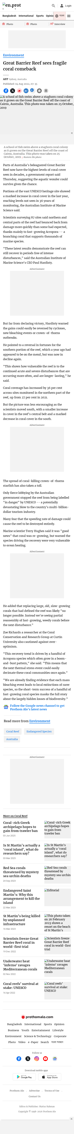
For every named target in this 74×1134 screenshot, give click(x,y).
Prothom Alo (17, 1090)
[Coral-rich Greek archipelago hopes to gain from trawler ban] (57, 829)
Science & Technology (37, 1036)
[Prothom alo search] (53, 6)
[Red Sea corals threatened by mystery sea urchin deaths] (57, 875)
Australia (12, 739)
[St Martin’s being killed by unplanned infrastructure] (57, 923)
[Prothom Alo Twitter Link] (29, 1059)
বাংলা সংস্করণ (57, 1042)
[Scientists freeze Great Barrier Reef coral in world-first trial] (57, 945)
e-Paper (33, 1042)
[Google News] (55, 1059)
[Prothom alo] (12, 6)
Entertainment (41, 1030)
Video (22, 1042)
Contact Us (34, 1096)
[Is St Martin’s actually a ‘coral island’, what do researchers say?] (57, 852)
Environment (13, 55)
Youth (25, 1030)
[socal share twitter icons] (13, 92)
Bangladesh (9, 15)
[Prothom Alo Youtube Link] (47, 1059)
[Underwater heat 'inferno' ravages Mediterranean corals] (57, 968)
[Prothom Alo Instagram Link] (38, 1059)
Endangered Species (39, 731)
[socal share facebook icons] (6, 92)
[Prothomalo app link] (24, 1077)
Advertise (34, 1090)
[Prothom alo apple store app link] (49, 1077)
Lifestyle (58, 1030)
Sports (40, 15)
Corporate (60, 1036)
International (26, 15)
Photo (12, 1042)
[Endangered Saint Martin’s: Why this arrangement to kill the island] (57, 899)
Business (13, 1030)
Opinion (50, 15)
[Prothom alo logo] (37, 1018)
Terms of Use (52, 1090)
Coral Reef (12, 731)
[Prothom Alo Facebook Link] (20, 1059)
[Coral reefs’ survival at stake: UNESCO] (57, 990)
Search (45, 1042)
